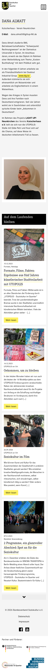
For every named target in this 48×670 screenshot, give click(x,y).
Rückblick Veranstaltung (13, 539)
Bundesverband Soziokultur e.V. (28, 610)
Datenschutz (24, 616)
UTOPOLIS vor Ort (11, 366)
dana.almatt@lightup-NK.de (24, 34)
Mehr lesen (11, 320)
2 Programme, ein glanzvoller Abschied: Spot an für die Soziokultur (23, 548)
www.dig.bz (24, 75)
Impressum (24, 621)
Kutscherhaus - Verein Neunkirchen (18, 28)
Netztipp (14, 266)
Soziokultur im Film (17, 457)
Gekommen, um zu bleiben (21, 371)
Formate (7, 266)
